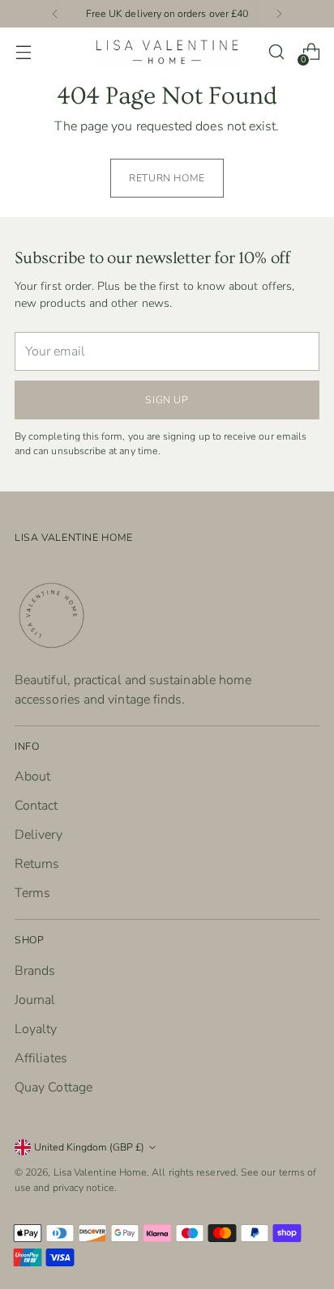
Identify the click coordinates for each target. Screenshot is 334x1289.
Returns (37, 864)
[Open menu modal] (23, 52)
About (32, 776)
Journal (35, 1000)
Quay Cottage (53, 1087)
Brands (35, 971)
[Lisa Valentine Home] (167, 51)
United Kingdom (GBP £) (89, 1147)
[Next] (279, 14)
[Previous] (55, 14)
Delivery (38, 835)
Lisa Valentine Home (101, 1172)
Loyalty (36, 1029)
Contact (36, 806)
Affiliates (41, 1058)
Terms (32, 893)
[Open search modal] (276, 52)
